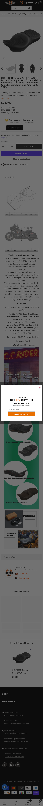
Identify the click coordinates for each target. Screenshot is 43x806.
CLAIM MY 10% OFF (21, 414)
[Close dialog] (40, 387)
